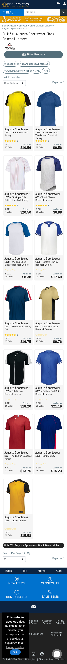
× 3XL (36, 70)
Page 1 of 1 (58, 558)
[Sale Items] (50, 594)
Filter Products (36, 54)
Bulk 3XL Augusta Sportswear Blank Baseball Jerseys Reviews (34, 545)
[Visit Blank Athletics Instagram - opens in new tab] (34, 653)
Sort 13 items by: (12, 77)
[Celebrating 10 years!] (11, 19)
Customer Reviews (47, 622)
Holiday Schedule (60, 622)
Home (42, 570)
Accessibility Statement (56, 633)
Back (8, 570)
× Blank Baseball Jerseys (34, 63)
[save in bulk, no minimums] (33, 19)
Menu (9, 12)
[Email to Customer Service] (34, 606)
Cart (59, 570)
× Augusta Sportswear (16, 70)
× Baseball (10, 63)
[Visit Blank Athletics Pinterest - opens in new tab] (42, 653)
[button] (47, 2)
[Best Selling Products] (16, 594)
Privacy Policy (15, 647)
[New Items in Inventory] (16, 580)
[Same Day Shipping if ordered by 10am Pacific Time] (56, 19)
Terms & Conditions (33, 634)
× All (46, 70)
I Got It (15, 652)
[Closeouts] (50, 580)
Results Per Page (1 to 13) (16, 553)
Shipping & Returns (33, 622)
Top (25, 570)
